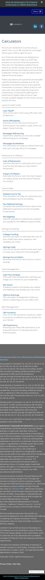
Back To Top (35, 572)
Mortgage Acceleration (13, 143)
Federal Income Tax (12, 194)
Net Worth (8, 285)
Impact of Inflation (11, 174)
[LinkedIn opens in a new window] (35, 27)
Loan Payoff (8, 111)
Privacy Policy (6, 564)
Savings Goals (9, 247)
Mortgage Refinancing (13, 133)
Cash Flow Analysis (11, 275)
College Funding (10, 234)
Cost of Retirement (12, 161)
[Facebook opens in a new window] (41, 27)
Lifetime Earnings (11, 295)
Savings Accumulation (13, 257)
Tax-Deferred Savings (12, 204)
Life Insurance (9, 312)
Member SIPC (18, 489)
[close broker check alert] (42, 2)
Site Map (16, 564)
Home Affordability (11, 121)
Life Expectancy (10, 325)
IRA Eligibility (9, 217)
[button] (37, 11)
